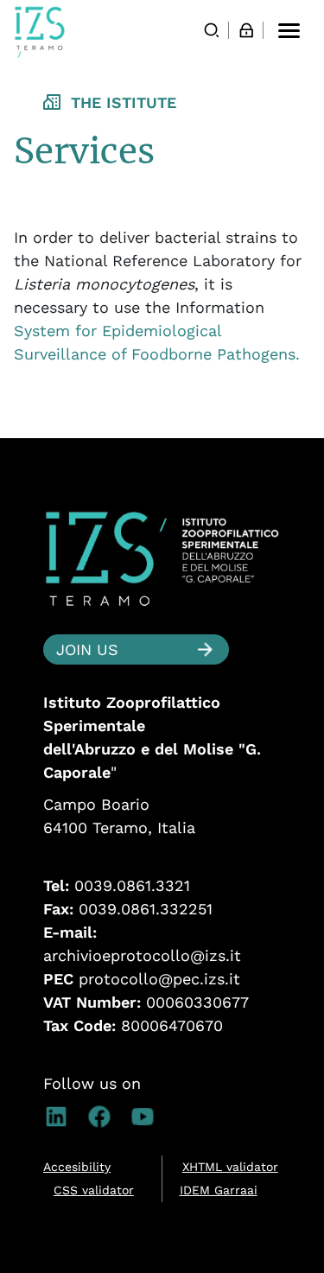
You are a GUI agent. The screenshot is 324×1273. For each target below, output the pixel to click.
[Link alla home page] (40, 32)
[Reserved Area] (246, 30)
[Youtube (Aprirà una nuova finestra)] (151, 1117)
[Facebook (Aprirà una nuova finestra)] (108, 1117)
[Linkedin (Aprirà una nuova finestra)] (64, 1117)
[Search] (211, 30)
